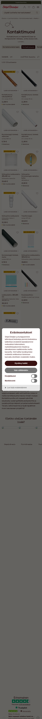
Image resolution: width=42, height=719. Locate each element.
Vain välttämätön (21, 370)
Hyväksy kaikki (21, 363)
